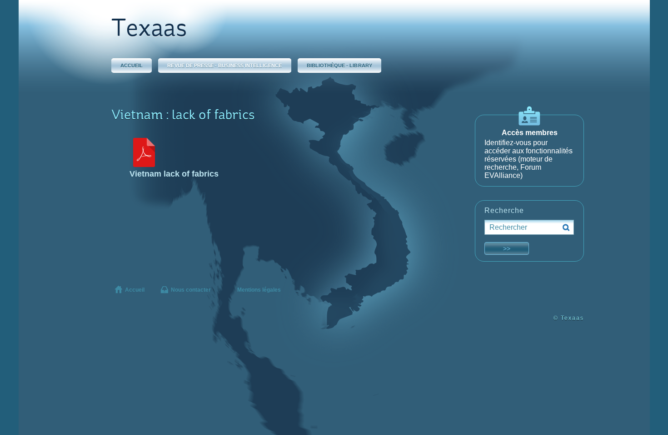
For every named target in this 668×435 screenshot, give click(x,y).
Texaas (149, 30)
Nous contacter (191, 290)
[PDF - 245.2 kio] (144, 164)
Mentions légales (259, 290)
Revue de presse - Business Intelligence (224, 65)
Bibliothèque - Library (339, 65)
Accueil (131, 65)
